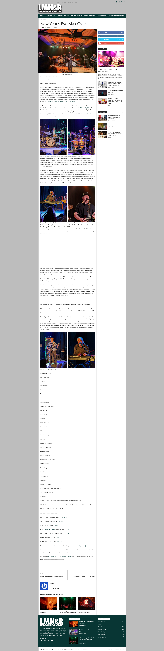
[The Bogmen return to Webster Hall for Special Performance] (102, 118)
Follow (121, 36)
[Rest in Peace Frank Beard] (102, 126)
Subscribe (120, 43)
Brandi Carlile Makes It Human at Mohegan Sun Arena (86, 611)
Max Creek (53, 559)
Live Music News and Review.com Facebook (60, 556)
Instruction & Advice (116, 16)
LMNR (43, 27)
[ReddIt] (50, 567)
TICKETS (64, 517)
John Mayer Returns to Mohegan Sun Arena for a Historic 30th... (115, 133)
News (41, 16)
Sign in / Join (56, 2)
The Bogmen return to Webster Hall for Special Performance (114, 117)
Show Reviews (50, 16)
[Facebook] (116, 2)
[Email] (53, 567)
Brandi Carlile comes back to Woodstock (47, 611)
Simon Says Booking (52, 649)
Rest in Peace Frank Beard (115, 124)
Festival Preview (63, 16)
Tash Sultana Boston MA (107, 69)
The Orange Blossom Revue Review (51, 576)
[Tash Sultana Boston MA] (111, 59)
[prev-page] (92, 594)
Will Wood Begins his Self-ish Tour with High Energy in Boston (67, 611)
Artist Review (102, 16)
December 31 (47, 559)
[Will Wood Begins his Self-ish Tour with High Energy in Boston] (67, 603)
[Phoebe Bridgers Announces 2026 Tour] (102, 93)
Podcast (69, 2)
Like (122, 32)
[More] (61, 567)
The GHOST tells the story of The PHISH (82, 576)
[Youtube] (124, 2)
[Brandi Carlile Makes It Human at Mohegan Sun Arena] (86, 603)
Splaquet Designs (69, 649)
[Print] (57, 567)
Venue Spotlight (89, 16)
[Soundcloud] (53, 588)
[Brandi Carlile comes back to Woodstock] (48, 603)
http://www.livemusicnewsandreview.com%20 (59, 586)
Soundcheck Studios (50, 529)
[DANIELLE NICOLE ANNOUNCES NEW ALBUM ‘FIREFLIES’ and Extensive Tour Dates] (102, 101)
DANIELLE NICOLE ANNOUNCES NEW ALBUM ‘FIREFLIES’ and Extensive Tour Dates (116, 101)
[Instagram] (119, 2)
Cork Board (101, 627)
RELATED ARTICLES (46, 594)
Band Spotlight (76, 16)
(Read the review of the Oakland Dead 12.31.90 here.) (61, 101)
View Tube (63, 2)
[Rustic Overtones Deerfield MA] (73, 632)
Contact (74, 2)
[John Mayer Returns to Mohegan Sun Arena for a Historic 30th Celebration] (102, 134)
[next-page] (94, 594)
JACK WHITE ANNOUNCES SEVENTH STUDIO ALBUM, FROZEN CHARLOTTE (115, 83)
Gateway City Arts (84, 107)
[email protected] (81, 546)
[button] (123, 16)
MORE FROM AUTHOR (58, 594)
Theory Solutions (83, 649)
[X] (122, 2)
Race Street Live (60, 559)
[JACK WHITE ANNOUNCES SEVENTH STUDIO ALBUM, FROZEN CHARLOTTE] (102, 84)
